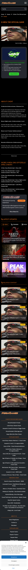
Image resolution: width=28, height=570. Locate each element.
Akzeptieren (14, 557)
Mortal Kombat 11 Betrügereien (14, 431)
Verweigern (14, 561)
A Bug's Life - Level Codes (14, 510)
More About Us (14, 211)
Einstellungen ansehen (14, 565)
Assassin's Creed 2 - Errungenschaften (14, 443)
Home (2, 14)
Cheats (5, 16)
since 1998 (21, 200)
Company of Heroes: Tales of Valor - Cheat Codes (14, 474)
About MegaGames (14, 519)
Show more (14, 156)
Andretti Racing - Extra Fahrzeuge (14, 494)
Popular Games (14, 531)
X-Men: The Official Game (19, 14)
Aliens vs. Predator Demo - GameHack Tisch (14, 488)
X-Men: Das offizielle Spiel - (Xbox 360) (11, 168)
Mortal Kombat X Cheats (14, 422)
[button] (26, 542)
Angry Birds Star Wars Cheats (14, 434)
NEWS (6, 224)
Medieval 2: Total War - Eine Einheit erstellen (14, 491)
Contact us (14, 522)
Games (8, 14)
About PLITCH (14, 74)
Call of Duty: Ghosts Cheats (14, 425)
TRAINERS (15, 224)
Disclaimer (14, 525)
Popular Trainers (14, 534)
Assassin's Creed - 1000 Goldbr (14, 472)
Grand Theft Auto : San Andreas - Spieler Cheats (14, 497)
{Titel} (13, 568)
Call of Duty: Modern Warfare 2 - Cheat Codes (14, 440)
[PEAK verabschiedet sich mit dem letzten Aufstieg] (14, 269)
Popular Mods (14, 537)
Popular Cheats (14, 540)
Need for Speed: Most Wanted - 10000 (14, 481)
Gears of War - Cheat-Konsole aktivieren (14, 446)
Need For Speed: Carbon (14, 500)
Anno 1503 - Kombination (14, 503)
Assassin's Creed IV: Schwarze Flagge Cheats (14, 428)
